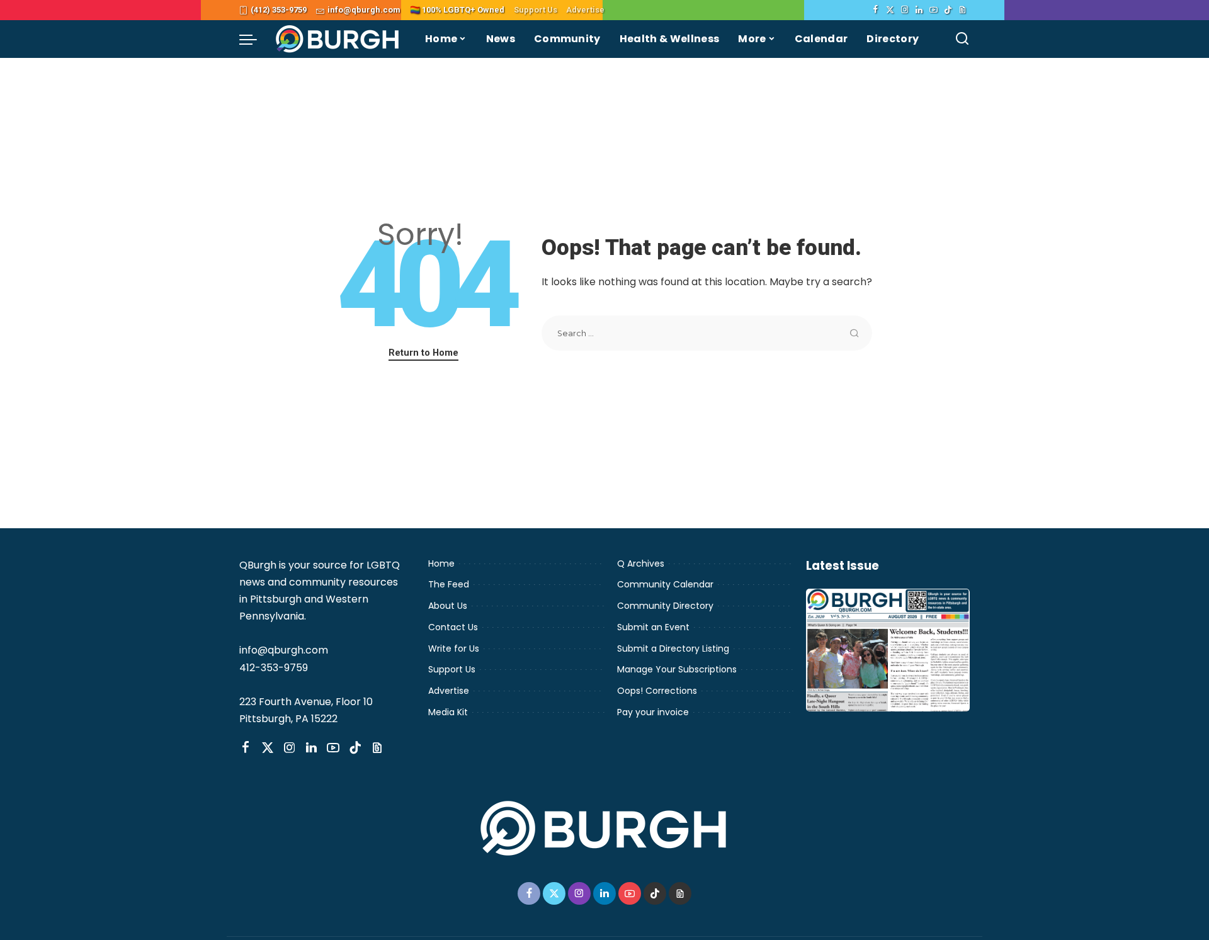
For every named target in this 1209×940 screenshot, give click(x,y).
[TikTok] (948, 10)
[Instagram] (904, 10)
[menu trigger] (254, 39)
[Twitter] (890, 10)
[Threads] (962, 10)
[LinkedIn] (919, 10)
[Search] (962, 39)
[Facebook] (875, 10)
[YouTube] (933, 10)
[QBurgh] (338, 39)
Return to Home (423, 352)
